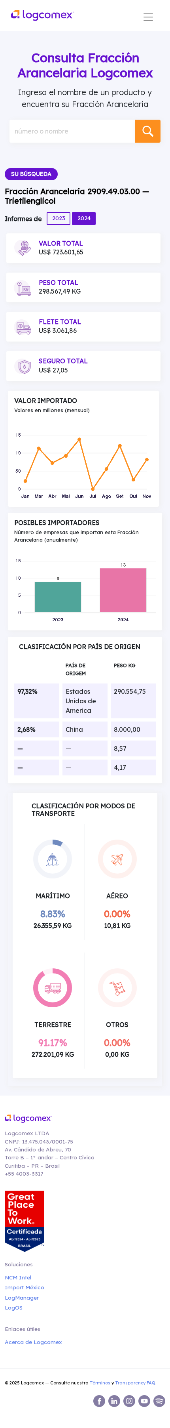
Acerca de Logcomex (33, 1341)
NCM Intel (18, 1277)
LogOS (14, 1307)
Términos (100, 1383)
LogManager (22, 1297)
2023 (58, 218)
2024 (84, 218)
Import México (24, 1287)
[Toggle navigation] (148, 17)
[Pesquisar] (148, 131)
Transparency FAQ (135, 1383)
